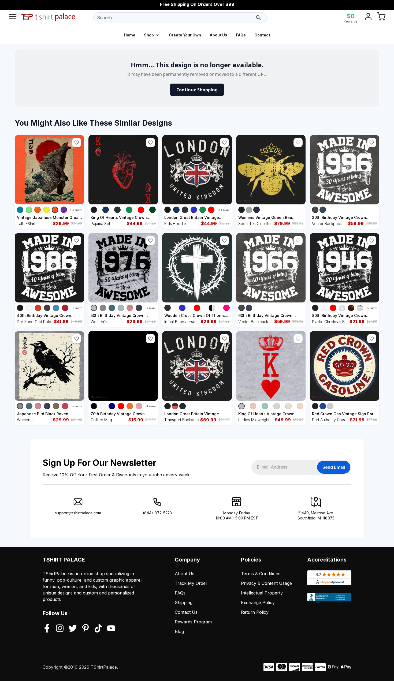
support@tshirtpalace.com (78, 513)
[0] (381, 17)
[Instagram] (59, 629)
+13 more (223, 209)
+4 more (150, 406)
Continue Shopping (197, 90)
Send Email (333, 467)
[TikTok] (98, 629)
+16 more (76, 209)
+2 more (76, 406)
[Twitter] (72, 629)
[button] (76, 142)
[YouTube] (111, 629)
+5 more (76, 307)
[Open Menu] (12, 17)
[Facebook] (47, 629)
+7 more (371, 307)
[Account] (368, 17)
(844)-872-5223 (157, 513)
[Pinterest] (85, 629)
